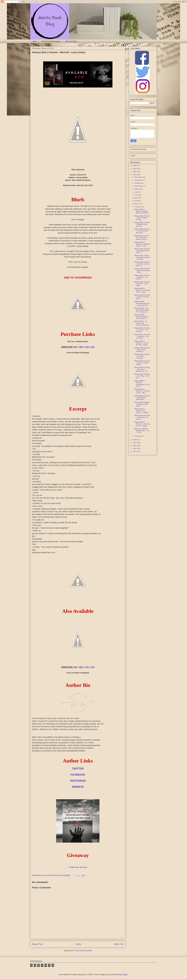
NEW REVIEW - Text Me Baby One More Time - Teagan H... (141, 310)
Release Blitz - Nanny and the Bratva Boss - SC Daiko (142, 257)
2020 (135, 171)
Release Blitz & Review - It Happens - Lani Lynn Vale (142, 336)
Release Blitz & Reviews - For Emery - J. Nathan (141, 410)
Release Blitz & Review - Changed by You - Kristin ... (142, 417)
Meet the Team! (71, 41)
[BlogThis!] (78, 875)
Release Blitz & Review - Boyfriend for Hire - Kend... (142, 296)
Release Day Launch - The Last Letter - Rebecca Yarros (142, 237)
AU (92, 347)
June (137, 195)
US (75, 347)
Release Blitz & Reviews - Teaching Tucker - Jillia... (141, 391)
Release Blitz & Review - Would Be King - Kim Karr (142, 224)
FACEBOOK (77, 774)
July (136, 192)
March (137, 204)
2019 (135, 174)
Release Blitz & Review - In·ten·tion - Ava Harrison (142, 330)
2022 (135, 166)
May (136, 198)
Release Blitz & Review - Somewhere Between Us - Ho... (142, 369)
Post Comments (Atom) (83, 950)
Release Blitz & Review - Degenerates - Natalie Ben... (142, 397)
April (136, 201)
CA (87, 347)
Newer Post (37, 944)
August (137, 189)
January (138, 436)
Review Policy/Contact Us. (51, 41)
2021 (135, 169)
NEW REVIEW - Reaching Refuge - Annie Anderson (141, 316)
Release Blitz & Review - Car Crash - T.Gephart (142, 356)
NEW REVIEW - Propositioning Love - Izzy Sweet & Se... (141, 303)
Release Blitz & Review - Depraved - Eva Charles (142, 277)
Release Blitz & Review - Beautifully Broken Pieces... (142, 250)
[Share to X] (80, 875)
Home (35, 41)
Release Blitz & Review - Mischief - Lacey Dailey (142, 283)
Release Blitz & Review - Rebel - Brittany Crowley (142, 217)
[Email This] (76, 875)
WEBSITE (78, 786)
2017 (135, 442)
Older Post (119, 944)
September (139, 186)
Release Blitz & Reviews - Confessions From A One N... (142, 383)
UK (81, 347)
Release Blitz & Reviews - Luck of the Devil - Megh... (141, 343)
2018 (135, 440)
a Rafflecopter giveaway (78, 867)
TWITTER (78, 768)
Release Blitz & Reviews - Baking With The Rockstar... (142, 211)
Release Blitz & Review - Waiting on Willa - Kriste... (142, 404)
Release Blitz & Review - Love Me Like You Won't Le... (142, 264)
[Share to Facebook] (82, 875)
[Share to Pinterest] (85, 875)
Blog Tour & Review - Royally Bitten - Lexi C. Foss (141, 430)
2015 (135, 448)
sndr (109, 974)
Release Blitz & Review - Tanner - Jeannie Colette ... (142, 362)
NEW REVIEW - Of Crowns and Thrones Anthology (141, 323)
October (138, 183)
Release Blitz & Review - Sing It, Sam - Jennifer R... (142, 349)
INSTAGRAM (78, 780)
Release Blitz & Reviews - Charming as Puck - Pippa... (142, 424)
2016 (135, 446)
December (138, 177)
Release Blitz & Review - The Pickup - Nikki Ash (142, 376)
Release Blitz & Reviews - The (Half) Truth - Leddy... (142, 290)
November (138, 180)
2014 (135, 451)
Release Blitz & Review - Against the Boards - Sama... (142, 270)
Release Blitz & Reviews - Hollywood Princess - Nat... (142, 244)
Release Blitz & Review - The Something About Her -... (142, 231)
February (138, 207)
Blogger (125, 974)
